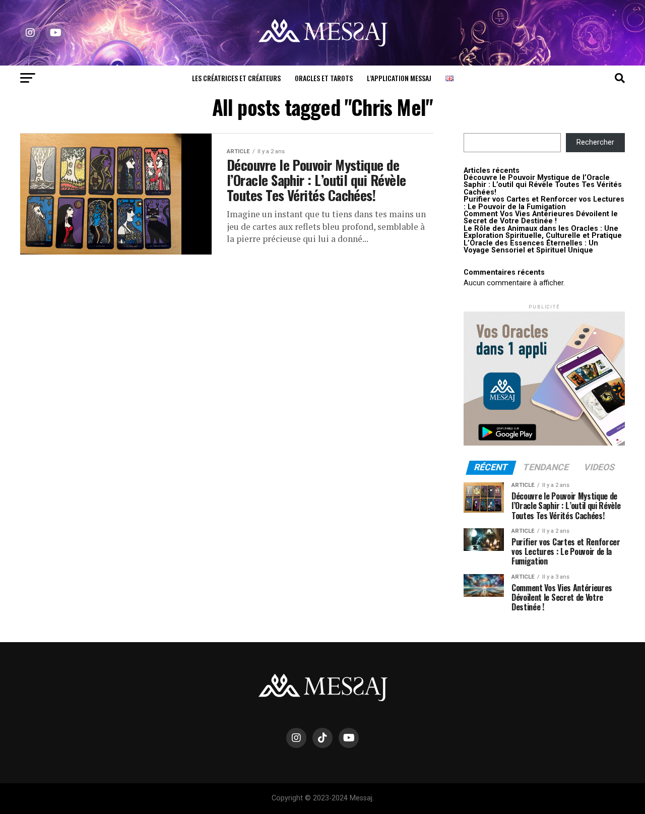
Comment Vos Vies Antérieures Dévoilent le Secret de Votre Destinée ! (541, 217)
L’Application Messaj (399, 78)
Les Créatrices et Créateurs (236, 78)
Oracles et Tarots (324, 78)
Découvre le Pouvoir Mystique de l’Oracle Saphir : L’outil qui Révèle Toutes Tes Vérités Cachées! (543, 185)
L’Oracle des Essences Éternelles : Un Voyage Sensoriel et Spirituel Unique (531, 247)
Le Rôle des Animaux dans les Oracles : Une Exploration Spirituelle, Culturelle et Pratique (543, 232)
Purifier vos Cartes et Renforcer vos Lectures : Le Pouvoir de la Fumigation (544, 203)
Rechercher (595, 142)
